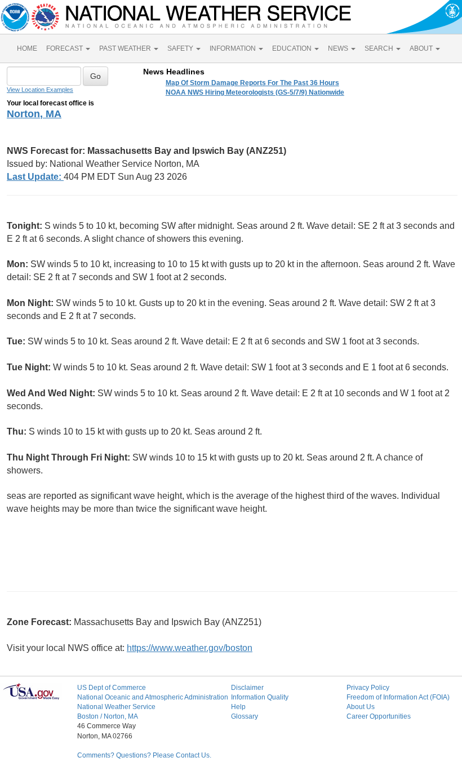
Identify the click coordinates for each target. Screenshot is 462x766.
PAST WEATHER (126, 48)
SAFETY (181, 48)
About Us (360, 707)
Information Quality (259, 697)
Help (238, 707)
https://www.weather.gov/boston (189, 648)
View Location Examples (40, 89)
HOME (27, 48)
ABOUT (422, 48)
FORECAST (65, 48)
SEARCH (380, 48)
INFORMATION (233, 48)
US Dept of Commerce (111, 688)
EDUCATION (292, 48)
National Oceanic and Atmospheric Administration (152, 697)
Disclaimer (247, 688)
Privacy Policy (367, 688)
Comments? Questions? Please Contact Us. (144, 755)
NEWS (339, 48)
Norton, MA (34, 113)
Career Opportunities (378, 716)
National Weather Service (116, 707)
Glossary (244, 716)
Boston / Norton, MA (107, 716)
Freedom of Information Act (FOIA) (398, 697)
